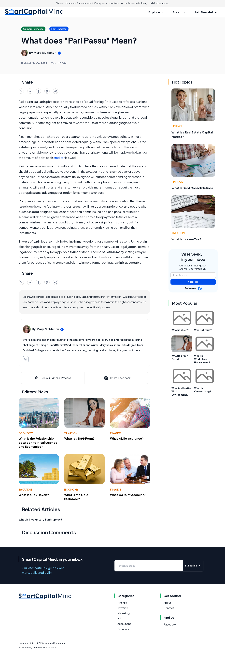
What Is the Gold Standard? (76, 497)
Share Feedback (120, 378)
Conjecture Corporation (53, 643)
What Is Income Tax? (186, 239)
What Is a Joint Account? (128, 495)
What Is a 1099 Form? (79, 438)
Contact (169, 608)
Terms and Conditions (45, 647)
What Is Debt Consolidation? (192, 188)
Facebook (170, 624)
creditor (59, 158)
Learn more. (163, 3)
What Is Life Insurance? (127, 438)
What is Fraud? (203, 329)
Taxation (70, 433)
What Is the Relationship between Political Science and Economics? (38, 442)
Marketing (123, 613)
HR (119, 618)
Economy (26, 433)
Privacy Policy (25, 647)
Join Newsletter (206, 12)
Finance (116, 433)
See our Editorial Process (56, 378)
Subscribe (193, 282)
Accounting (124, 623)
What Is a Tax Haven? (34, 495)
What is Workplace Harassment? (202, 359)
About (167, 602)
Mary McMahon (45, 52)
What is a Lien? (180, 329)
